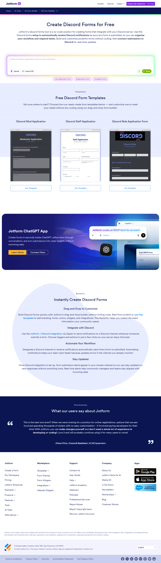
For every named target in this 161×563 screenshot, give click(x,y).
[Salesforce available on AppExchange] (145, 487)
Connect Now (37, 252)
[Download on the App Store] (145, 479)
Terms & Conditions (13, 559)
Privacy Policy (32, 559)
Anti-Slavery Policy (85, 559)
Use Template (31, 188)
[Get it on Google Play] (145, 471)
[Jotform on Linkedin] (131, 559)
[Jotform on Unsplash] (154, 559)
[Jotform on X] (127, 559)
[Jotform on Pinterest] (145, 559)
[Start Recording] (139, 71)
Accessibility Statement (63, 559)
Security (45, 559)
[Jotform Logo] (13, 3)
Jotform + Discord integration (46, 333)
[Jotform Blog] (140, 559)
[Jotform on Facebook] (122, 559)
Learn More (17, 252)
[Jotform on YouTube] (149, 559)
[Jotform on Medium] (136, 559)
